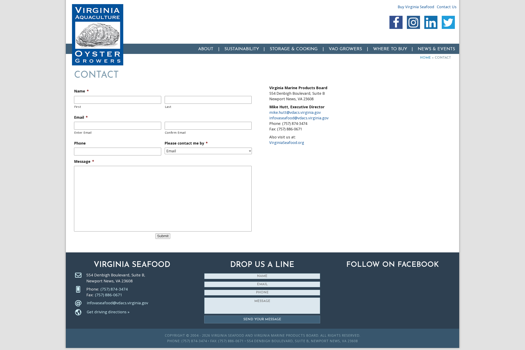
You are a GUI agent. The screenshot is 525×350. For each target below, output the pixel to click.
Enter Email (82, 132)
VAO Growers (345, 49)
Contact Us (447, 6)
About (205, 49)
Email (81, 117)
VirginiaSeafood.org (286, 142)
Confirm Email (175, 132)
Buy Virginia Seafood (416, 6)
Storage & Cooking (294, 49)
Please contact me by (186, 143)
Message (84, 161)
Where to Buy (390, 49)
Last (168, 107)
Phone (80, 143)
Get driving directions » (108, 312)
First (77, 107)
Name (81, 91)
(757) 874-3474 (114, 289)
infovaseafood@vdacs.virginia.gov (299, 117)
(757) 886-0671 (108, 295)
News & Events (436, 49)
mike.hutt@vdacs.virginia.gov (295, 112)
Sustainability (241, 49)
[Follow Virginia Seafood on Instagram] (413, 22)
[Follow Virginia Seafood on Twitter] (448, 22)
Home (425, 57)
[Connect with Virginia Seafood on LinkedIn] (430, 22)
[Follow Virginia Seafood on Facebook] (396, 22)
